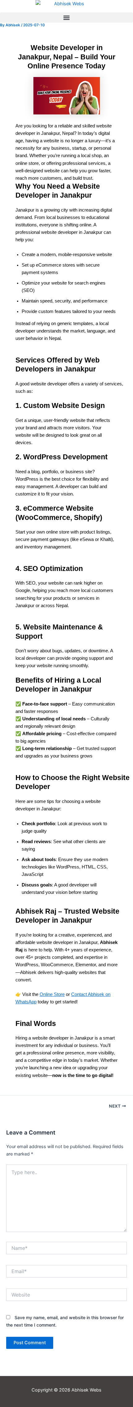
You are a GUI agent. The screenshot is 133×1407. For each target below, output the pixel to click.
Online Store (52, 994)
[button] (66, 17)
